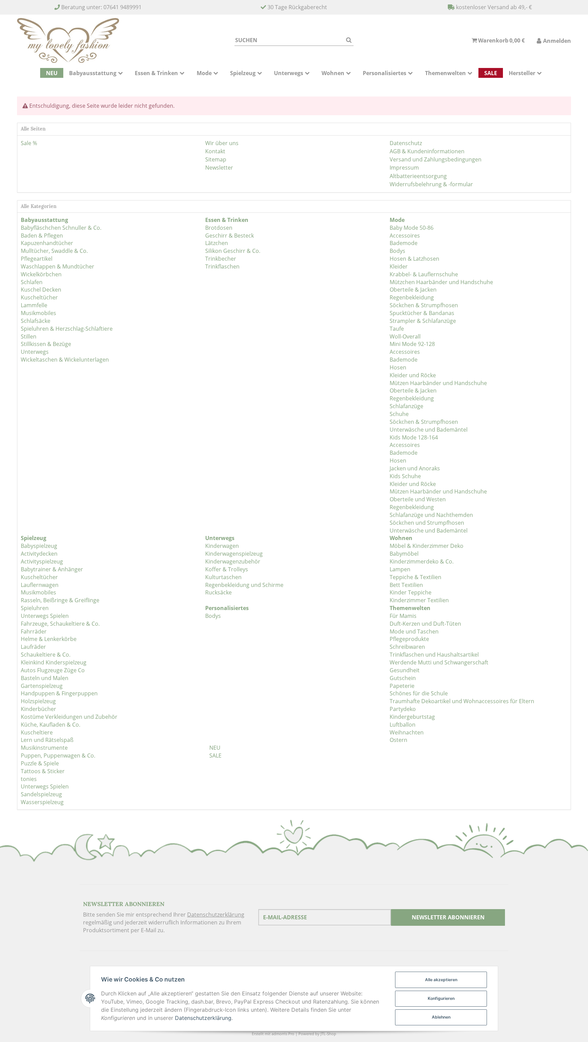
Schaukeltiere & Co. (45, 654)
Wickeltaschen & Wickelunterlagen (65, 359)
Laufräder (33, 646)
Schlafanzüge (406, 406)
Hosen (398, 367)
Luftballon (402, 724)
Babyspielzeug (39, 546)
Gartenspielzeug (42, 686)
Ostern (398, 740)
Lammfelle (34, 305)
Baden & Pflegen (42, 235)
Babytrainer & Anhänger (52, 569)
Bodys (397, 251)
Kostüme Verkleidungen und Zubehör (69, 716)
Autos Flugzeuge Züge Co (53, 670)
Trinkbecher (220, 258)
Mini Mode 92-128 (412, 344)
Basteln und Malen (44, 678)
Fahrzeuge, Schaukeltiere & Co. (60, 623)
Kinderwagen (222, 546)
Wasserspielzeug (42, 802)
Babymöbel (404, 553)
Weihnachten (407, 732)
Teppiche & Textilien (415, 577)
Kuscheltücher (39, 297)
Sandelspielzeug (41, 794)
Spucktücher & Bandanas (422, 313)
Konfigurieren (441, 998)
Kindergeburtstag (412, 716)
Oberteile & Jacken (413, 289)
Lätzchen (216, 243)
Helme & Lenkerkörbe (49, 639)
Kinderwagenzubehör (232, 561)
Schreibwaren (407, 646)
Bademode (404, 243)
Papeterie (402, 686)
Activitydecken (39, 553)
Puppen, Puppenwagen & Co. (58, 755)
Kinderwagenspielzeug (234, 553)
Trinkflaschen (222, 266)
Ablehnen (441, 1017)
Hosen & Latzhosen (414, 258)
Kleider (399, 266)
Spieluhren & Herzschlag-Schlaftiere (67, 328)
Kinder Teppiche (410, 592)
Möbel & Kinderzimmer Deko (426, 546)
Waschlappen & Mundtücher (57, 266)
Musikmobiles (38, 313)
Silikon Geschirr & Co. (232, 251)
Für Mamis (403, 616)
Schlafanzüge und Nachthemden (431, 515)
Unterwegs (35, 351)
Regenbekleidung (412, 297)
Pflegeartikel (36, 258)
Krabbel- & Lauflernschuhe (424, 274)
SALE (215, 755)
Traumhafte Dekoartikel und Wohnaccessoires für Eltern (462, 701)
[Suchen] (349, 40)
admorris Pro (283, 1033)
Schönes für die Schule (419, 693)
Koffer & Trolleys (226, 569)
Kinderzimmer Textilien (419, 600)
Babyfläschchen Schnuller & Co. (61, 227)
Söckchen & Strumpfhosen (424, 305)
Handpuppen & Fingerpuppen (59, 693)
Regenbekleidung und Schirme (244, 585)
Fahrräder (34, 631)
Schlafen (32, 282)
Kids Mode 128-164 (414, 437)
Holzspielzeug (38, 701)
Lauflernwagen (40, 585)
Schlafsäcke (35, 321)
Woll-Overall (405, 336)
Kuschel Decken (41, 289)
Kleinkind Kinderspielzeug (53, 662)
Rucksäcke (218, 592)
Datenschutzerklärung (215, 914)
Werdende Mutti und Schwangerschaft (439, 662)
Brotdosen (218, 227)
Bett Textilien (406, 585)
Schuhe (399, 414)
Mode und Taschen (414, 631)
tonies (29, 779)
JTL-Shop (328, 1033)
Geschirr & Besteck (229, 235)
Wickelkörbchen (41, 274)
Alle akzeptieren (441, 979)
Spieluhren (35, 608)
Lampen (400, 569)
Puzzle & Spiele (40, 763)
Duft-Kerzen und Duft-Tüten (425, 623)
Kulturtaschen (223, 577)
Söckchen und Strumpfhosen (427, 522)
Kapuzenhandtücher (47, 243)
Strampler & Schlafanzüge (423, 321)
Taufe (397, 328)
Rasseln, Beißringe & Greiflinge (60, 600)
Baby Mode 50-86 (412, 227)
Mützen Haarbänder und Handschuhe (438, 383)
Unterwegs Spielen (45, 616)
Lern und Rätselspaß (47, 740)
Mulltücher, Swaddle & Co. (54, 251)
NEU (214, 747)
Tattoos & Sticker (43, 771)
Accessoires (405, 235)
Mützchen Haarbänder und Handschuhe (441, 282)
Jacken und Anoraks (415, 468)
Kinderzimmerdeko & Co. (422, 561)
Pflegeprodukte (409, 639)
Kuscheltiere (37, 732)
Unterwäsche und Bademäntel (429, 429)
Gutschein (403, 678)
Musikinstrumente (44, 747)
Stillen (28, 336)
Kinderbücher (38, 709)
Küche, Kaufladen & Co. (50, 724)
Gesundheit (405, 670)
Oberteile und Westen (418, 499)
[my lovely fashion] (68, 40)
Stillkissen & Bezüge (46, 344)
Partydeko (403, 709)
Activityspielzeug (42, 561)
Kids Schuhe (405, 476)
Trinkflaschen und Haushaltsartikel (434, 654)
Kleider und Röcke (413, 375)
